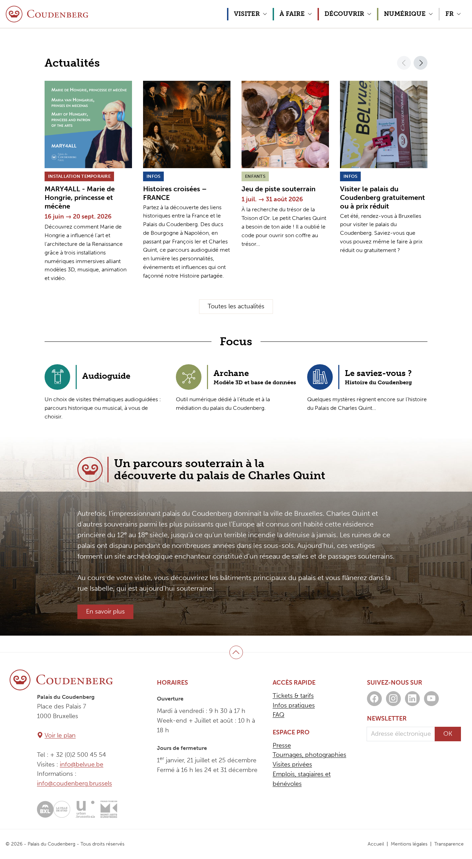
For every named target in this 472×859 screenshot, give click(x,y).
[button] (250, 14)
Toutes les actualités (236, 306)
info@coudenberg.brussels (74, 783)
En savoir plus (105, 611)
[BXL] (53, 809)
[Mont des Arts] (109, 809)
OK (447, 733)
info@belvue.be (81, 764)
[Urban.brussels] (85, 809)
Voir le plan (60, 735)
